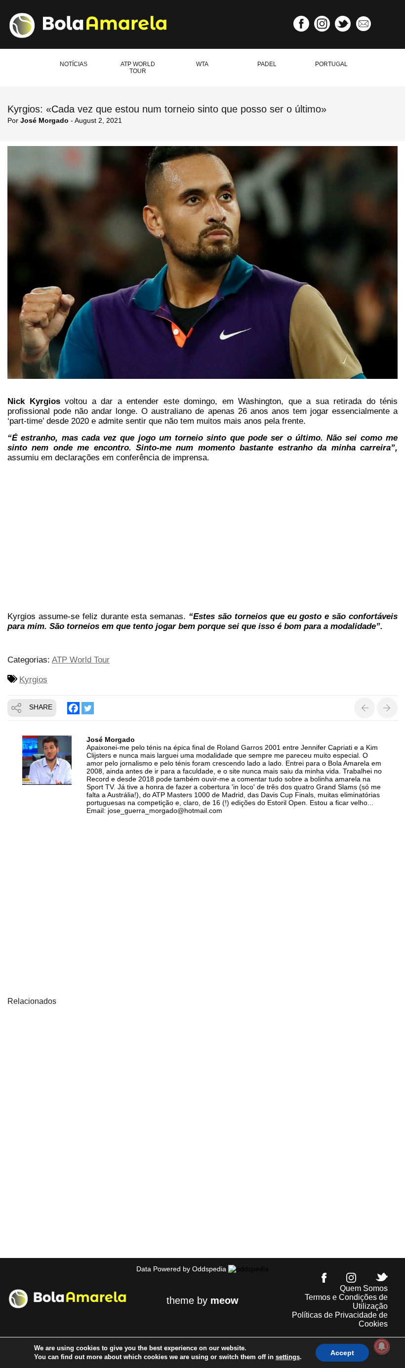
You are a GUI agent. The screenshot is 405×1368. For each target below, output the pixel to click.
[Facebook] (73, 708)
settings (288, 1357)
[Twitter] (87, 708)
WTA (202, 64)
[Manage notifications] (382, 1346)
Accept (342, 1353)
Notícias (73, 64)
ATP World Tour (138, 67)
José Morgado (44, 120)
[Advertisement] (202, 539)
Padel (267, 64)
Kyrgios (33, 679)
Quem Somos (364, 1288)
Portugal (331, 64)
